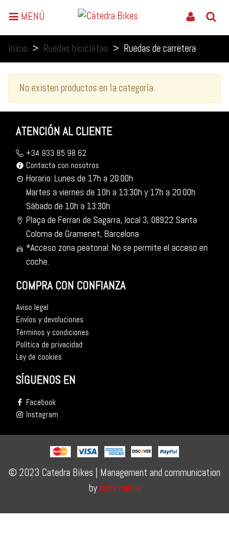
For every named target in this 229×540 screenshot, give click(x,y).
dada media (119, 488)
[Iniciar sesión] (191, 16)
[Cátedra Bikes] (112, 16)
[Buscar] (211, 16)
